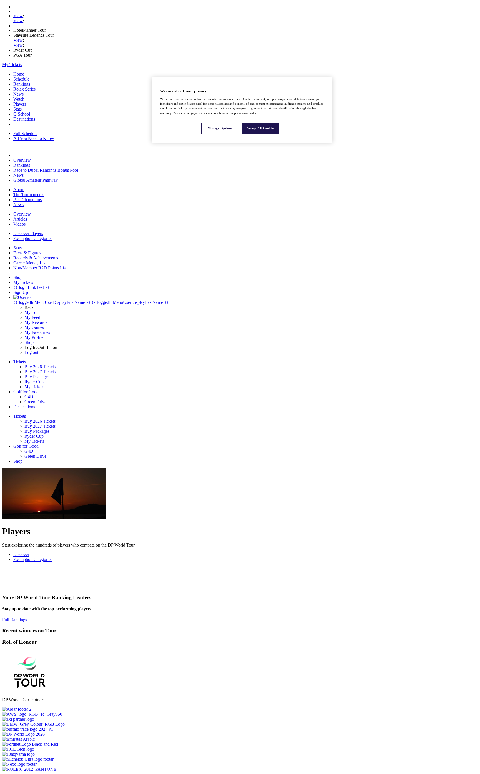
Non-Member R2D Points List (40, 267)
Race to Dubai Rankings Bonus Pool (45, 170)
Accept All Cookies (260, 128)
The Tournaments (28, 194)
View (18, 15)
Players (19, 104)
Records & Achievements (35, 258)
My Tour (32, 312)
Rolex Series (24, 89)
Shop (29, 342)
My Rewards (35, 322)
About (18, 189)
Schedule (21, 79)
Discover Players (28, 233)
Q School (21, 114)
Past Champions (27, 199)
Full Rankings (14, 619)
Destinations (24, 119)
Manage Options (220, 128)
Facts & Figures (27, 253)
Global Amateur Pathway (35, 180)
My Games (34, 327)
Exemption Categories (32, 238)
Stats (17, 109)
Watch (18, 99)
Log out (31, 352)
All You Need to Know (33, 138)
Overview (22, 160)
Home (18, 74)
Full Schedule (25, 133)
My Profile (33, 337)
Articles (20, 219)
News (18, 94)
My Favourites (37, 332)
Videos (19, 224)
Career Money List (29, 262)
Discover (21, 554)
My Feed (32, 317)
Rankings (21, 84)
